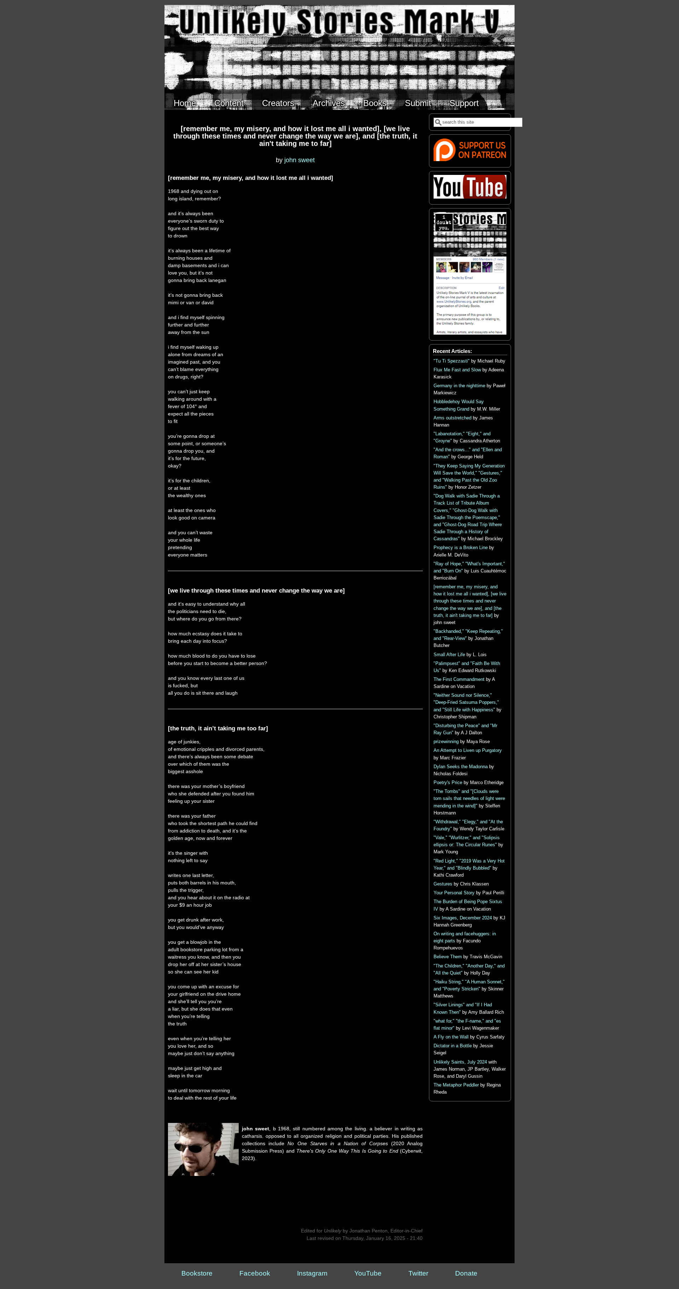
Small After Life (449, 654)
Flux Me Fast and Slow (457, 369)
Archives (329, 103)
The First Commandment (459, 679)
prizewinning (446, 741)
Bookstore (197, 1273)
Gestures (443, 884)
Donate (466, 1273)
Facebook (254, 1273)
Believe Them (448, 956)
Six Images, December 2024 (463, 918)
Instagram (312, 1273)
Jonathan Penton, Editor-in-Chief (386, 1231)
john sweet (299, 160)
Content (229, 103)
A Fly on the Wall (451, 1037)
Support (464, 103)
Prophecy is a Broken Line (461, 547)
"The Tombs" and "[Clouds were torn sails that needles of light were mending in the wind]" (469, 798)
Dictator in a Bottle (453, 1045)
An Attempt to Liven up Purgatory (468, 750)
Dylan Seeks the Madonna (461, 766)
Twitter (418, 1273)
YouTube (368, 1273)
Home (185, 103)
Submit (418, 103)
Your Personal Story (454, 892)
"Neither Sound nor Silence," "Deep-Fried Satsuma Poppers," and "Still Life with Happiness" (466, 702)
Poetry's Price (448, 782)
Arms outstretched (452, 418)
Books (375, 103)
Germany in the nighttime (459, 385)
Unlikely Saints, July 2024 (460, 1062)
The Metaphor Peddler (456, 1085)
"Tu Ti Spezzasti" (452, 361)
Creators (278, 103)
